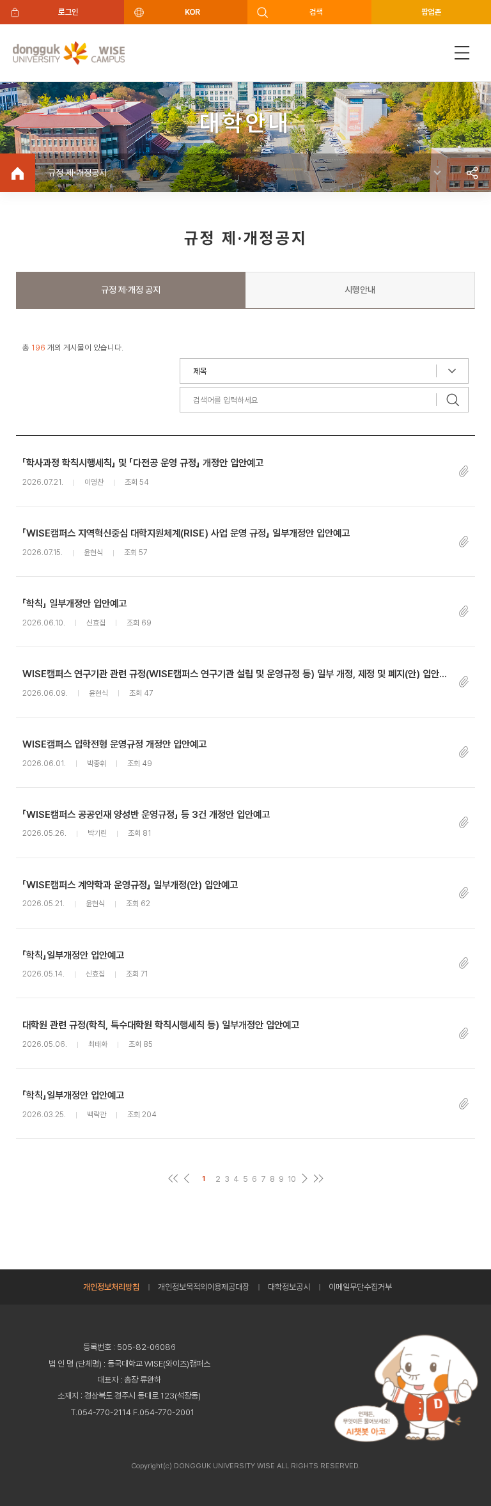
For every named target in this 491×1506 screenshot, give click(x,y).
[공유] (472, 172)
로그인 (68, 12)
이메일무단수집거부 (360, 1287)
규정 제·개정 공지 (130, 290)
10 (292, 1179)
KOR (192, 12)
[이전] (186, 1179)
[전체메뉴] (462, 52)
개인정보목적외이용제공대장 (203, 1287)
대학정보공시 (289, 1287)
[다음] (304, 1179)
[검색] (453, 399)
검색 (316, 12)
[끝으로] (318, 1179)
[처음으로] (173, 1179)
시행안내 (360, 290)
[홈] (17, 172)
